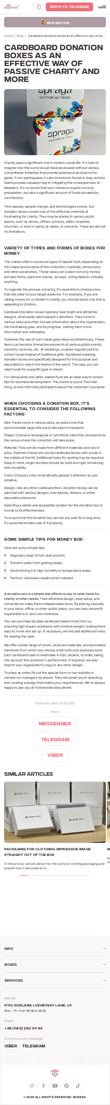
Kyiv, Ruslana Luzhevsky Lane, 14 (38, 1005)
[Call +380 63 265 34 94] (39, 7)
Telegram (33, 1046)
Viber (10, 1046)
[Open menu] (102, 7)
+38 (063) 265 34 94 (23, 1028)
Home (8, 36)
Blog (20, 36)
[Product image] (55, 812)
